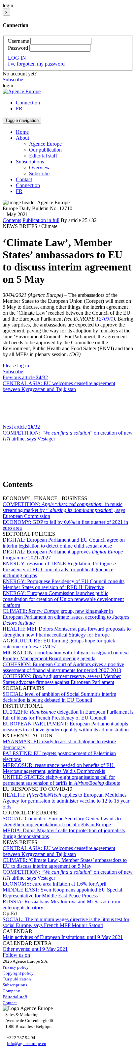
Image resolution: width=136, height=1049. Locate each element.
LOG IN (17, 58)
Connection (28, 102)
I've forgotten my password (36, 64)
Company (11, 990)
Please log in (16, 365)
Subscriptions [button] (30, 161)
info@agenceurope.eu (26, 1043)
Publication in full (40, 220)
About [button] (22, 138)
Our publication (45, 150)
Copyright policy (18, 973)
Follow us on (16, 955)
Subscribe (13, 79)
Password (18, 48)
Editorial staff (43, 155)
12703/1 (104, 319)
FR (19, 108)
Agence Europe (45, 144)
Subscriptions (15, 984)
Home (22, 132)
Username (18, 41)
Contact (24, 179)
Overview (39, 167)
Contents (12, 220)
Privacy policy (16, 967)
